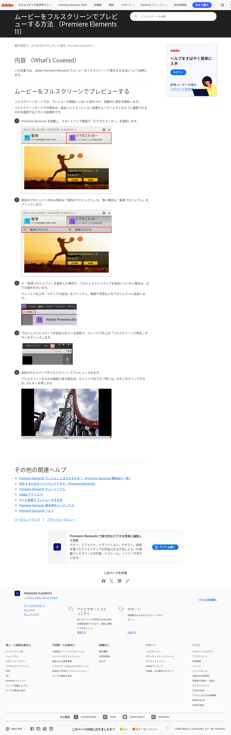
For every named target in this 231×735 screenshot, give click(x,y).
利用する (132, 632)
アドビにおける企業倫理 (204, 695)
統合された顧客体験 (62, 661)
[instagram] (38, 729)
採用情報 (196, 661)
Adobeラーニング (154, 666)
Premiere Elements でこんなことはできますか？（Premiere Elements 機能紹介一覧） (75, 478)
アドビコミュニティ (155, 661)
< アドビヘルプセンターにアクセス (41, 597)
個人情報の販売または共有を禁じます (190, 729)
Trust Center (198, 690)
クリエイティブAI (14, 651)
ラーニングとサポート (34, 605)
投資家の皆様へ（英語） (204, 680)
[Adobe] (7, 5)
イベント (196, 666)
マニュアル (29, 610)
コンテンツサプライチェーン (66, 656)
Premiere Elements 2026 (72, 4)
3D (7, 676)
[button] (222, 5)
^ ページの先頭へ (207, 599)
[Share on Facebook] (103, 582)
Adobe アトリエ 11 (31, 494)
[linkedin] (51, 729)
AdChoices (219, 729)
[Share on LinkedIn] (119, 582)
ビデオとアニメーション (18, 666)
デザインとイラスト (15, 661)
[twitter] (45, 729)
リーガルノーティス (27, 519)
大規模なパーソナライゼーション (68, 651)
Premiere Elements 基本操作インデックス (46, 505)
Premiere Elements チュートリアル (42, 489)
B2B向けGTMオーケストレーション (69, 671)
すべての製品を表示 (15, 690)
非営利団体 (104, 656)
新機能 (98, 4)
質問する (81, 632)
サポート (126, 4)
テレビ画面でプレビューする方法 (40, 500)
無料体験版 (180, 4)
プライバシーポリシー (61, 519)
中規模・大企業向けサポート (160, 671)
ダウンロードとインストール (160, 656)
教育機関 (103, 651)
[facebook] (32, 729)
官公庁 (102, 661)
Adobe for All (198, 700)
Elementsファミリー (16, 680)
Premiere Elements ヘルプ (36, 510)
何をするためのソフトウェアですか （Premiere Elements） (58, 483)
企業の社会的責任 (201, 676)
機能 (111, 4)
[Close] (168, 728)
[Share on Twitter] (111, 582)
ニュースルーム (200, 671)
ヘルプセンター (153, 651)
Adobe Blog (198, 705)
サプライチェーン (201, 685)
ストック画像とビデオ (16, 685)
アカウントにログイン (203, 651)
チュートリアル (31, 614)
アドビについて (200, 656)
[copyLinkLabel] (127, 582)
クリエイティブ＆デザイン (34, 4)
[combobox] (173, 16)
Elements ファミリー (153, 4)
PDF (8, 671)
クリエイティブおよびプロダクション (70, 666)
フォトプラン (12, 656)
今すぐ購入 (202, 4)
